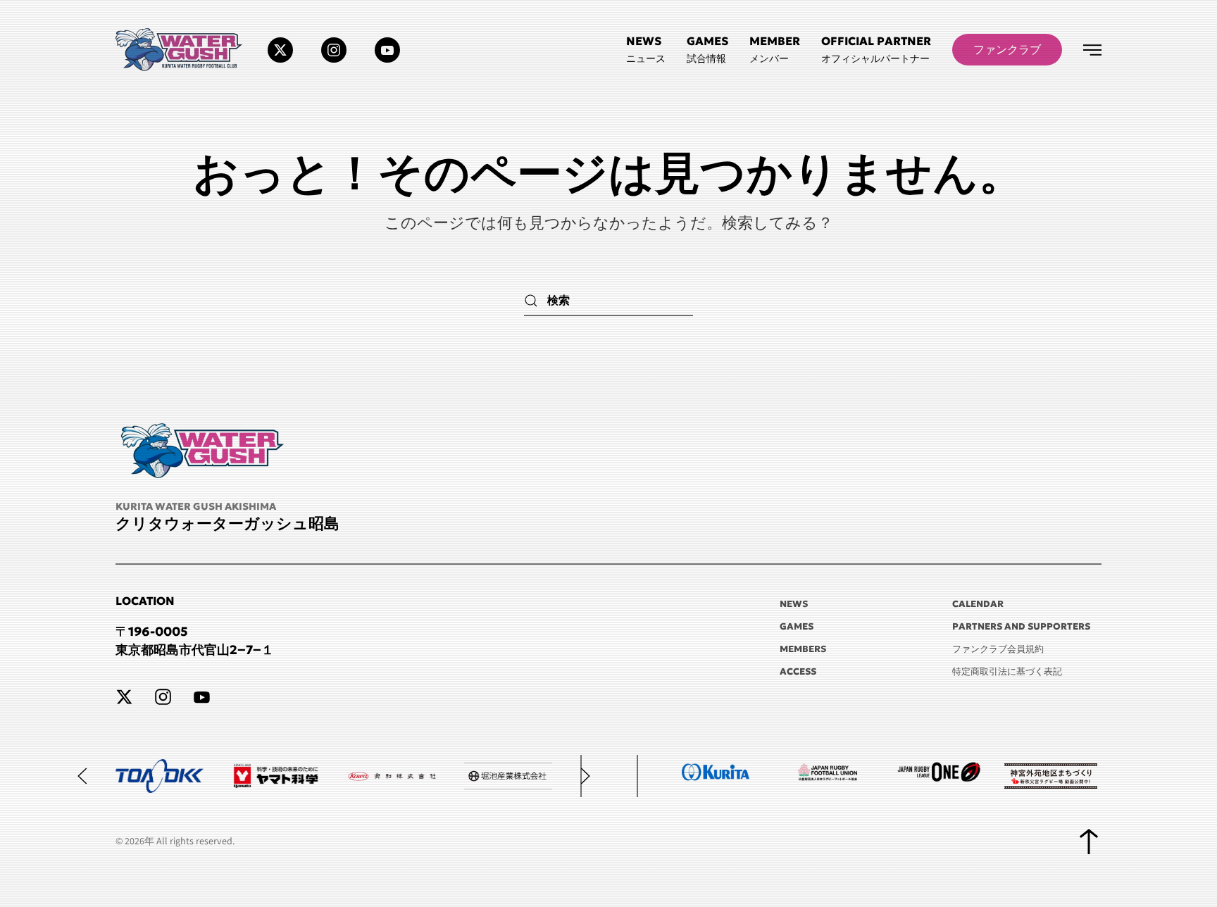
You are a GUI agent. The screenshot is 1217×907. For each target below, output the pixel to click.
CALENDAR (978, 604)
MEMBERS (803, 649)
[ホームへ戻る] (181, 49)
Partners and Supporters (1021, 626)
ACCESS (798, 671)
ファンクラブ (1007, 49)
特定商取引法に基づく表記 (1007, 671)
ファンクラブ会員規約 (998, 649)
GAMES (796, 626)
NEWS (794, 604)
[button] (876, 49)
